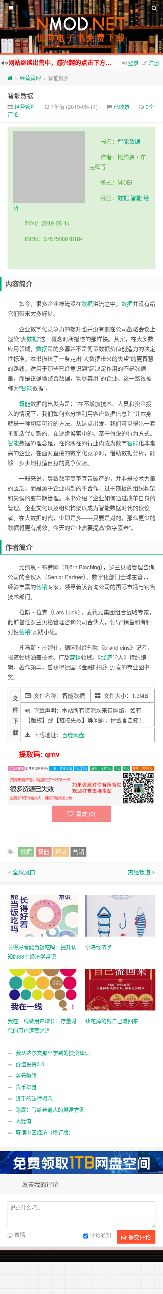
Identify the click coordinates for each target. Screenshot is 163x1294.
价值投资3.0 (30, 1064)
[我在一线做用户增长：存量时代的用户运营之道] (43, 989)
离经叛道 (139, 872)
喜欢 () (86, 814)
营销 (41, 587)
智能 (123, 141)
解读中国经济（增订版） (45, 1132)
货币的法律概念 (34, 1098)
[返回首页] (10, 77)
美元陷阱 (26, 1075)
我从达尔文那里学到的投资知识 (53, 1052)
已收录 (122, 106)
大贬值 (23, 1121)
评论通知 (100, 1235)
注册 (154, 62)
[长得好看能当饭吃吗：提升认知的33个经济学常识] (43, 915)
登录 (133, 62)
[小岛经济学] (120, 915)
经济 (106, 657)
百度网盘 (73, 735)
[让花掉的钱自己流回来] (120, 989)
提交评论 (139, 1237)
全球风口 (24, 872)
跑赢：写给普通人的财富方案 (50, 1109)
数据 (134, 141)
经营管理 (30, 77)
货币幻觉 (26, 1086)
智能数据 (20, 95)
